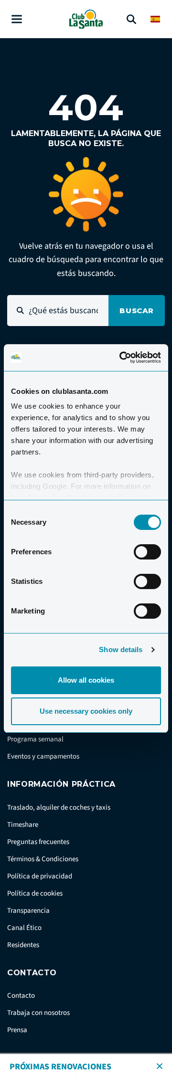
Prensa (17, 1030)
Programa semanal (35, 739)
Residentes (23, 945)
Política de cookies (35, 893)
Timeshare (22, 825)
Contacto (21, 996)
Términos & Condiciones (42, 859)
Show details (120, 649)
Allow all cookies (86, 680)
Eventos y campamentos (43, 756)
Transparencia (28, 911)
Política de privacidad (39, 876)
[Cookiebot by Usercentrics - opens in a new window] (121, 357)
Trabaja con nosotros (38, 1013)
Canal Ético (24, 928)
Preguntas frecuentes (38, 842)
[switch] (147, 552)
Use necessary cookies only (86, 711)
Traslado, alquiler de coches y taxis (58, 807)
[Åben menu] (16, 19)
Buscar (136, 310)
